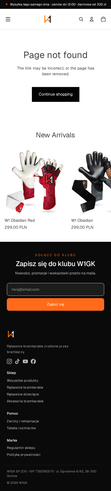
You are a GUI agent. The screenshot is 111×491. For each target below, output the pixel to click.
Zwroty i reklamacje (23, 421)
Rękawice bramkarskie (25, 387)
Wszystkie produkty (22, 380)
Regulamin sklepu (21, 448)
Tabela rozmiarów (21, 428)
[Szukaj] (81, 19)
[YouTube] (25, 361)
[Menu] (8, 19)
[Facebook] (33, 361)
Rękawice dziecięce (23, 394)
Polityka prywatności (23, 454)
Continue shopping (56, 94)
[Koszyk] (103, 19)
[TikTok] (17, 361)
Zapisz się (55, 304)
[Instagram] (9, 361)
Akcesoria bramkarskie (25, 401)
